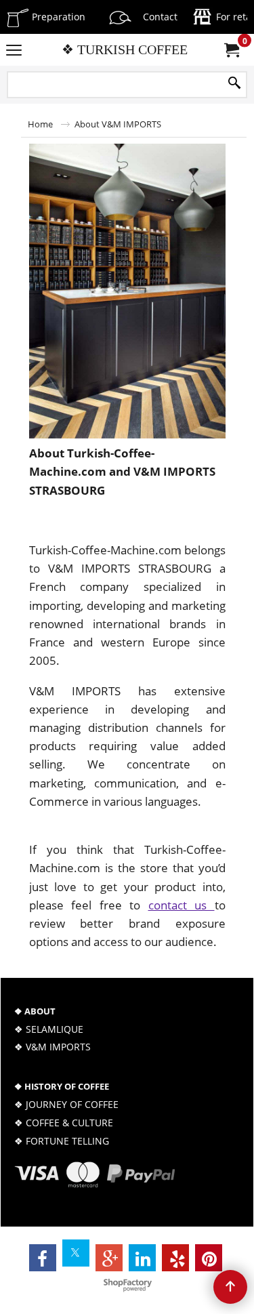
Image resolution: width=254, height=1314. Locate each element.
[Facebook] (42, 1257)
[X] (75, 1253)
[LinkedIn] (142, 1257)
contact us (181, 905)
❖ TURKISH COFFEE (125, 49)
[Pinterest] (208, 1257)
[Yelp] (175, 1257)
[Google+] (109, 1257)
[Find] (234, 83)
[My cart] (231, 50)
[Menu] (14, 51)
